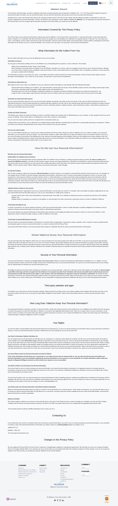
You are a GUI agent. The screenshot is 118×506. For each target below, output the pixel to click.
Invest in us (21, 477)
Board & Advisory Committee (27, 470)
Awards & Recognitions (25, 473)
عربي (83, 474)
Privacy (62, 475)
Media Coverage (23, 475)
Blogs (62, 470)
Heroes (65, 3)
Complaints (63, 471)
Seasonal (42, 471)
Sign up (92, 3)
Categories (53, 3)
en (102, 3)
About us (21, 468)
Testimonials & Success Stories (27, 471)
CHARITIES (76, 3)
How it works (43, 468)
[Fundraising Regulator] (11, 499)
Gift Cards (42, 470)
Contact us (63, 468)
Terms (62, 473)
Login (85, 3)
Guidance (63, 477)
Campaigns (40, 3)
